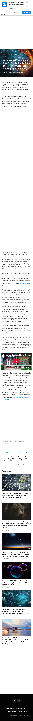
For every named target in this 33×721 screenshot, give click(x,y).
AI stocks (5, 441)
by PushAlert (5, 13)
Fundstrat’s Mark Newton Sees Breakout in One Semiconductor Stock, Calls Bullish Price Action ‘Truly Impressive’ (16, 495)
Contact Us (10, 708)
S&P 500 (5, 444)
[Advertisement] (16, 29)
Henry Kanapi (7, 72)
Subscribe (27, 12)
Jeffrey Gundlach (19, 441)
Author (10, 706)
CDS (11, 441)
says (22, 99)
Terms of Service (11, 711)
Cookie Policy (23, 711)
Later (17, 12)
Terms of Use (6, 399)
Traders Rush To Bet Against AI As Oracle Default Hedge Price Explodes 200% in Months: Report (9, 459)
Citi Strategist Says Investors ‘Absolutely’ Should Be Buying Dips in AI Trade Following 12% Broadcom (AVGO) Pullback (16, 611)
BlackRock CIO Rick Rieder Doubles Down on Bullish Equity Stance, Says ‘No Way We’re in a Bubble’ (16, 583)
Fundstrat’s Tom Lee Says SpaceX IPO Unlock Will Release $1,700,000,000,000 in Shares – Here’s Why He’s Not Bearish (16, 554)
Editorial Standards (19, 397)
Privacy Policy (20, 708)
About (4, 706)
